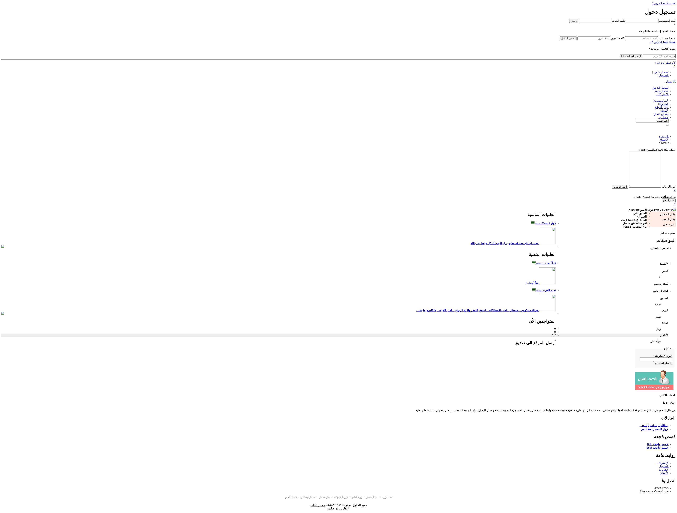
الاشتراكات (662, 94)
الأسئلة (665, 473)
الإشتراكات (662, 463)
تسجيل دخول (661, 72)
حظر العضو (668, 200)
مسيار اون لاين (308, 497)
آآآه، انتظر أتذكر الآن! (665, 63)
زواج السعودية (341, 497)
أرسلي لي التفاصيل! (631, 56)
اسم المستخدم (667, 38)
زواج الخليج (357, 497)
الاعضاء (664, 139)
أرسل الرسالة (620, 186)
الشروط (664, 469)
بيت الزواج (387, 497)
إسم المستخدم (667, 20)
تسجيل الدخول (568, 38)
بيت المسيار (372, 497)
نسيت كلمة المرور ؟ (664, 3)
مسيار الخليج (291, 497)
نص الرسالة (669, 186)
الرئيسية (664, 136)
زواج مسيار (324, 497)
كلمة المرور (618, 20)
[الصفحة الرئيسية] (671, 81)
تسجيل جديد (662, 91)
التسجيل (664, 75)
